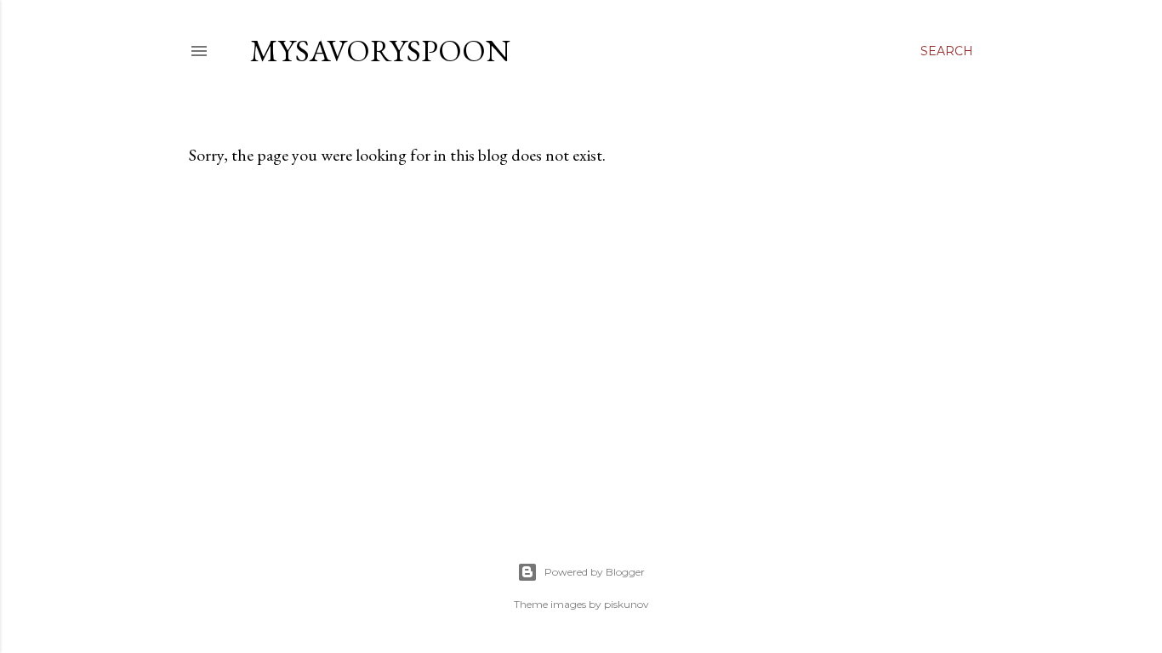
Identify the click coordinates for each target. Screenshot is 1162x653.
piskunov (626, 604)
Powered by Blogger (594, 571)
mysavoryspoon (380, 51)
